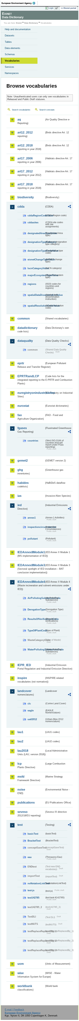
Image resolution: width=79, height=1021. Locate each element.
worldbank (24, 986)
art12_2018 (25, 145)
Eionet (19, 23)
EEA (19, 3)
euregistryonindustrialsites (30, 392)
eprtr (20, 363)
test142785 (33, 897)
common (23, 318)
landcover (24, 691)
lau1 (20, 732)
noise (21, 789)
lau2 (20, 741)
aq (19, 119)
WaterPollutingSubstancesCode (36, 649)
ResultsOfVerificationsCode (36, 619)
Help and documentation (17, 29)
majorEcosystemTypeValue (36, 275)
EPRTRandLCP (28, 376)
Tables (8, 42)
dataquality (25, 340)
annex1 (32, 517)
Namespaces (12, 73)
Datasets (9, 35)
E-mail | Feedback (14, 1009)
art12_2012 (25, 132)
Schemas (10, 54)
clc (29, 703)
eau (30, 857)
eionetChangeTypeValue (36, 259)
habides (23, 482)
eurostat (23, 405)
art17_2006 (25, 158)
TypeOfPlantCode (36, 630)
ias (19, 495)
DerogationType (36, 609)
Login (51, 8)
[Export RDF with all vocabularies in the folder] (69, 207)
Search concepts (47, 110)
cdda (20, 206)
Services (9, 67)
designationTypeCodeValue (36, 250)
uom (20, 963)
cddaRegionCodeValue (36, 215)
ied (19, 505)
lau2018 (22, 750)
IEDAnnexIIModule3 (30, 565)
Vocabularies (12, 60)
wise (20, 973)
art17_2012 (25, 171)
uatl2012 (32, 719)
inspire (22, 678)
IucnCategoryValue (36, 268)
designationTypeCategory (36, 242)
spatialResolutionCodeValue (36, 305)
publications (26, 802)
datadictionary (27, 327)
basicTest (33, 833)
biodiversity (25, 197)
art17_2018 (25, 184)
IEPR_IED (24, 665)
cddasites (33, 222)
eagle (31, 710)
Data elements (12, 48)
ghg (20, 469)
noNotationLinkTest (36, 883)
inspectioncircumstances (36, 527)
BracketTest (34, 840)
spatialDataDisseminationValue (36, 295)
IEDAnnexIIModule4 (30, 581)
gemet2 (22, 460)
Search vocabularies (21, 110)
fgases (22, 428)
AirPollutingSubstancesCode (36, 598)
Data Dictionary (31, 23)
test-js (31, 890)
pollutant (33, 538)
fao (19, 415)
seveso (22, 811)
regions (32, 284)
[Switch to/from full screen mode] (57, 8)
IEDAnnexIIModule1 (30, 552)
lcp (19, 763)
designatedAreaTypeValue (36, 233)
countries (33, 440)
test (20, 824)
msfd (20, 776)
